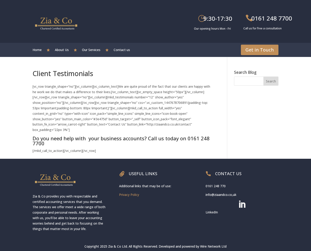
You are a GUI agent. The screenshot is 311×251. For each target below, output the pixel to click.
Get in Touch (259, 50)
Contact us (122, 50)
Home (37, 50)
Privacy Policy (129, 194)
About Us (62, 50)
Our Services (91, 50)
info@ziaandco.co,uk (221, 194)
